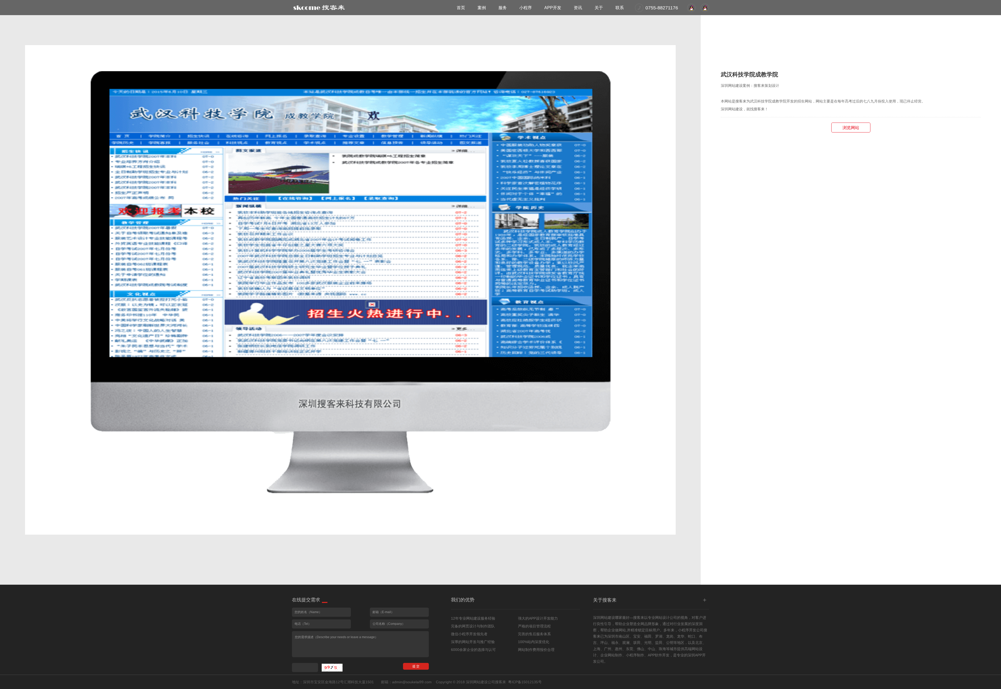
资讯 (578, 7)
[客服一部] (705, 8)
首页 (461, 7)
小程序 (525, 7)
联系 (619, 7)
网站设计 (662, 617)
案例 (482, 7)
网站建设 (607, 617)
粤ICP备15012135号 (525, 682)
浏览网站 (851, 127)
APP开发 (552, 7)
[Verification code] (332, 668)
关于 (599, 7)
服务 (502, 7)
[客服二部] (691, 8)
